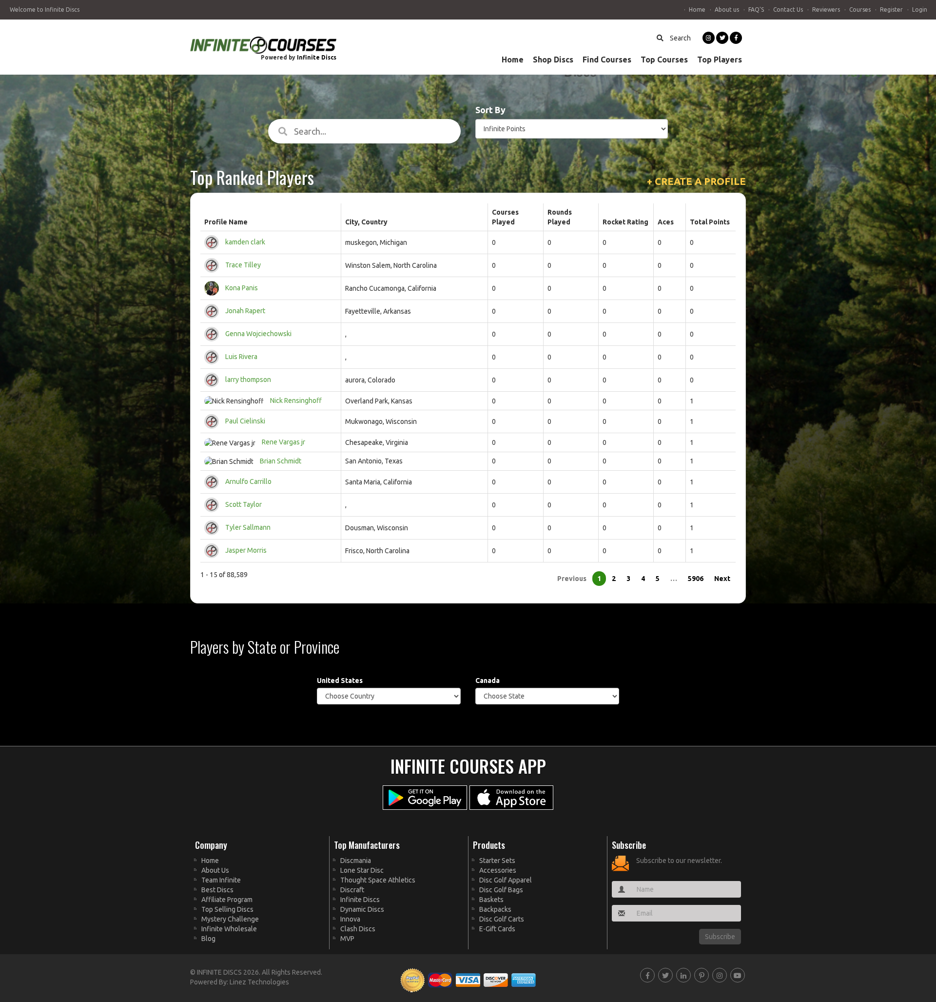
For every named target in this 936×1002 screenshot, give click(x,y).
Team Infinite (221, 880)
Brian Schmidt (280, 461)
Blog (208, 938)
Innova (350, 919)
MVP (347, 938)
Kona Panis (241, 288)
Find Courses (607, 59)
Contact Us (788, 9)
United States (340, 680)
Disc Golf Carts (501, 919)
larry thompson (248, 379)
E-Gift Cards (497, 929)
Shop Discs (553, 59)
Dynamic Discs (362, 909)
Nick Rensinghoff (296, 400)
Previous (571, 578)
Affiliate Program (227, 899)
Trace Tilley (243, 265)
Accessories (497, 870)
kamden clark (245, 242)
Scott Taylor (243, 504)
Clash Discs (357, 929)
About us (727, 9)
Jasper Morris (246, 550)
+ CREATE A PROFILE (696, 181)
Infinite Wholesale (229, 929)
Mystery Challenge (230, 919)
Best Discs (217, 890)
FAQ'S (756, 9)
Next (722, 578)
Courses (860, 9)
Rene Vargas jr (283, 442)
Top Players (719, 59)
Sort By (490, 110)
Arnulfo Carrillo (248, 481)
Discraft (352, 890)
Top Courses (664, 59)
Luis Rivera (241, 357)
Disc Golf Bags (501, 890)
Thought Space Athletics (377, 880)
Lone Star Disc (362, 870)
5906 (695, 578)
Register (891, 9)
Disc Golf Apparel (505, 880)
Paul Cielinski (245, 421)
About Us (215, 870)
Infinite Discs (316, 57)
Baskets (491, 899)
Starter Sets (497, 860)
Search (679, 38)
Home (697, 9)
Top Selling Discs (227, 909)
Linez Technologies (259, 982)
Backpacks (495, 909)
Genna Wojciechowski (258, 334)
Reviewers (826, 9)
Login (919, 9)
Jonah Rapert (245, 311)
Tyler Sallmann (248, 527)
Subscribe (720, 937)
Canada (487, 680)
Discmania (355, 860)
